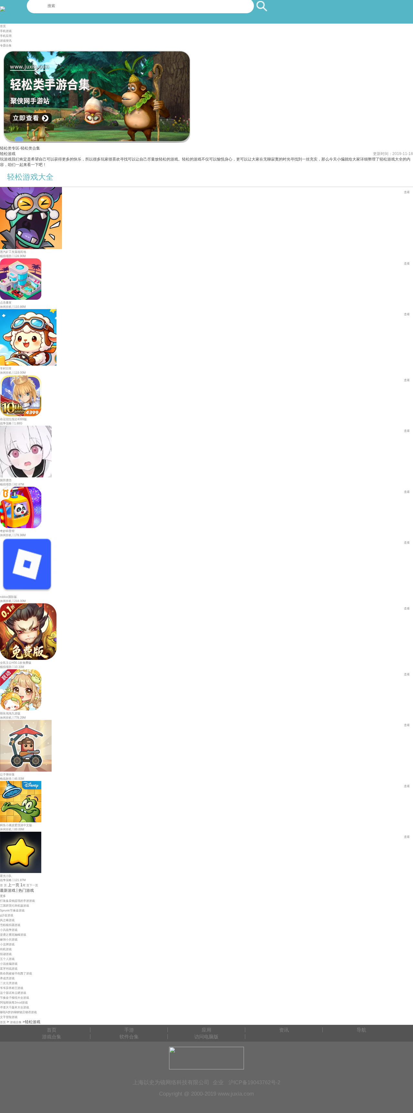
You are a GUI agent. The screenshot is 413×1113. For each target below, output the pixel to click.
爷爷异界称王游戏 (11, 988)
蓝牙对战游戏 (8, 968)
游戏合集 (16, 1022)
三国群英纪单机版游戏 (14, 905)
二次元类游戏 (8, 983)
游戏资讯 (6, 40)
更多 (3, 896)
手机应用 (6, 35)
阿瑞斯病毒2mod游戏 (14, 1002)
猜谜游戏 (6, 954)
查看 (407, 192)
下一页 (33, 885)
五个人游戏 (7, 959)
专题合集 (6, 45)
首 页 (3, 885)
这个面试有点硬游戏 (13, 992)
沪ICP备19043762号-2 (254, 1082)
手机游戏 (6, 31)
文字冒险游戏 (8, 1017)
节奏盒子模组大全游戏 (14, 997)
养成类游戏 (7, 978)
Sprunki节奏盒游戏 (12, 910)
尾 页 (26, 885)
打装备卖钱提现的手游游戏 (17, 900)
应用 (206, 1029)
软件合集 (129, 1036)
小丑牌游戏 (7, 944)
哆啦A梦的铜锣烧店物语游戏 (18, 1012)
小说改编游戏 (8, 963)
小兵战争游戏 (8, 929)
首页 (3, 26)
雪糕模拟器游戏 (10, 925)
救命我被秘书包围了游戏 (16, 973)
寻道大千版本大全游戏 (14, 1007)
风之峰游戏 (7, 920)
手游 (129, 1029)
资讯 (284, 1029)
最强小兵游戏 (8, 939)
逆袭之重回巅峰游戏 (13, 934)
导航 (361, 1029)
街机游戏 (6, 949)
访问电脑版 (206, 1036)
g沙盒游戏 (6, 915)
